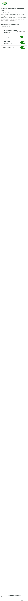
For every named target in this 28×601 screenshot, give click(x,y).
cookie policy (4, 20)
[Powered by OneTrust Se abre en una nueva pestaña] (21, 600)
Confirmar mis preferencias (14, 595)
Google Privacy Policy (15, 19)
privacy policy (13, 20)
